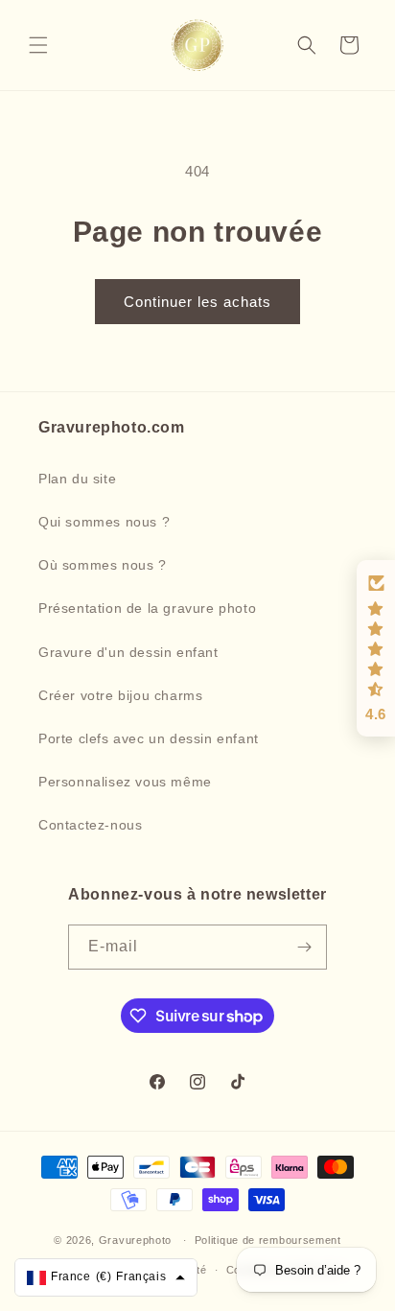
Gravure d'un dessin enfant (128, 652)
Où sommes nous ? (102, 565)
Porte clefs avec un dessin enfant (148, 738)
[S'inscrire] (305, 947)
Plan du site (77, 478)
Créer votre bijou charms (120, 695)
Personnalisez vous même (125, 781)
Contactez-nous (90, 824)
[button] (38, 45)
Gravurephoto (135, 1240)
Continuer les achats (197, 301)
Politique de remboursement (268, 1240)
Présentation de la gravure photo (147, 608)
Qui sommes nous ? (104, 521)
